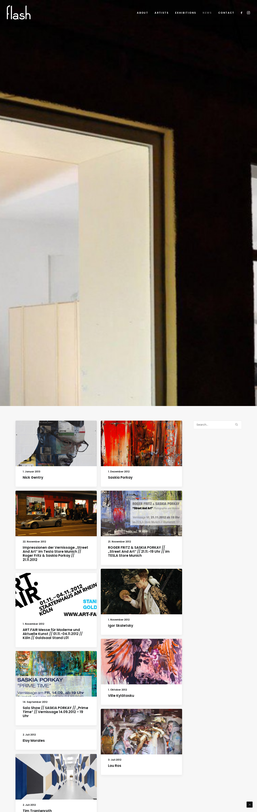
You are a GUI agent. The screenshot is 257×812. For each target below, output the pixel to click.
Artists (162, 12)
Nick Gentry (33, 477)
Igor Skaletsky (120, 625)
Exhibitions (185, 12)
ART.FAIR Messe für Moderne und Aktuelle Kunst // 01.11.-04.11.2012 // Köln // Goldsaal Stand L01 (53, 633)
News (207, 12)
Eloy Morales (34, 740)
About (142, 12)
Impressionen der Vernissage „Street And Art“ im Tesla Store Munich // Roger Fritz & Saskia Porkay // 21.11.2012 (55, 553)
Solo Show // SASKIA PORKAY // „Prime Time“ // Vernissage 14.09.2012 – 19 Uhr (55, 711)
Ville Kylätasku (121, 695)
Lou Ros (114, 765)
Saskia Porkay (120, 477)
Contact (226, 12)
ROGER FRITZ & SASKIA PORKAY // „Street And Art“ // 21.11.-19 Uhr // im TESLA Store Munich (139, 551)
